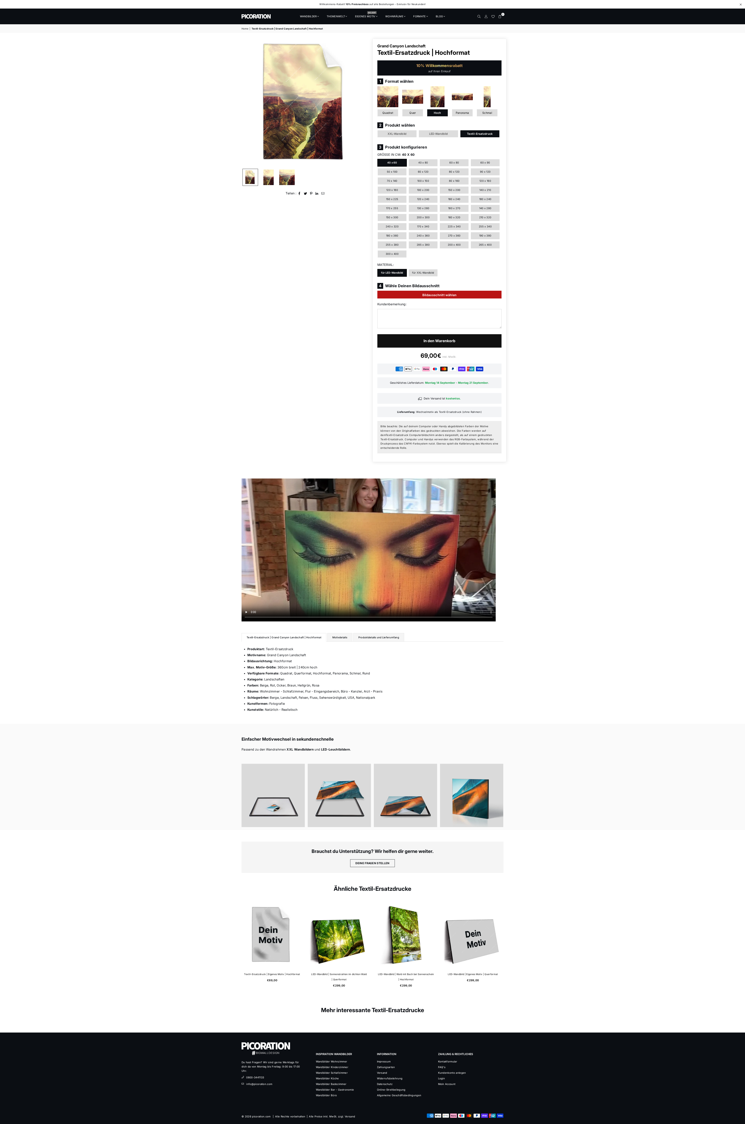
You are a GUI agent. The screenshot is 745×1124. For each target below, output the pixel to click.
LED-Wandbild (438, 133)
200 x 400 (454, 244)
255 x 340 (485, 226)
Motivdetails (339, 637)
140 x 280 (485, 208)
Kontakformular (447, 1061)
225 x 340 (454, 226)
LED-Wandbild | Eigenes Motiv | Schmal (272, 974)
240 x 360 (423, 235)
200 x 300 (423, 217)
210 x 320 (485, 217)
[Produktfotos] (273, 795)
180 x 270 (454, 208)
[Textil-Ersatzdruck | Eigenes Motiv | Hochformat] (406, 935)
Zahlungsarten (386, 1067)
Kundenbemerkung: (391, 304)
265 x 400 (485, 244)
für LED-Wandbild (392, 272)
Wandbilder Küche (327, 1078)
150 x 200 (454, 189)
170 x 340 (423, 226)
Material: (385, 265)
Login (441, 1078)
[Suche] (479, 16)
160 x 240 (454, 199)
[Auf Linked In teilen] (316, 193)
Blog (439, 16)
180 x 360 (392, 235)
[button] (499, 16)
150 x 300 (392, 217)
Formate (419, 16)
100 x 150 (423, 180)
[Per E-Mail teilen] (323, 193)
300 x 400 (392, 253)
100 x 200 (423, 189)
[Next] (364, 102)
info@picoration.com (259, 1084)
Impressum (384, 1061)
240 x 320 (392, 226)
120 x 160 (485, 180)
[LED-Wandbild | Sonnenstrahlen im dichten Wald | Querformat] (473, 935)
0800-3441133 (255, 1077)
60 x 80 (454, 162)
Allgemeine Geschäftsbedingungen (399, 1095)
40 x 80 (423, 162)
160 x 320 (454, 217)
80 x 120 (454, 171)
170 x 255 (392, 208)
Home (245, 28)
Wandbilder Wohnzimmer (331, 1061)
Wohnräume (394, 16)
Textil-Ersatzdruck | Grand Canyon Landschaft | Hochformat (284, 637)
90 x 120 (485, 171)
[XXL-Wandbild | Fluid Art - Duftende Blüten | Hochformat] (339, 935)
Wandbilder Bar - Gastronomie (335, 1089)
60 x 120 (423, 171)
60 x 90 (485, 162)
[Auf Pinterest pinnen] (311, 193)
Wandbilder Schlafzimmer (332, 1072)
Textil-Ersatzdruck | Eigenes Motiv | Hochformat (406, 974)
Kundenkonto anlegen (452, 1072)
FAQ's (442, 1067)
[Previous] (246, 102)
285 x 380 (423, 244)
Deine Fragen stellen (372, 863)
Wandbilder (308, 16)
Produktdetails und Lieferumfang (378, 637)
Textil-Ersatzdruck (480, 133)
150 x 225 (392, 199)
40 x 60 (392, 162)
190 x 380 (485, 235)
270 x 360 (454, 235)
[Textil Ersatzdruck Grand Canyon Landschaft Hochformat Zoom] (287, 177)
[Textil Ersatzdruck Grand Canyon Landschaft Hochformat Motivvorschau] (268, 177)
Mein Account (447, 1084)
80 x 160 (454, 180)
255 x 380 (392, 244)
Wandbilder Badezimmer (331, 1084)
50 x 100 (392, 171)
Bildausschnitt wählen (439, 295)
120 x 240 (423, 199)
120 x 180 (392, 189)
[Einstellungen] (486, 16)
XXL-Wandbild (397, 133)
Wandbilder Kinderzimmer (332, 1067)
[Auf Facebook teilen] (299, 193)
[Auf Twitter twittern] (305, 193)
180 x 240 (485, 199)
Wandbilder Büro (326, 1095)
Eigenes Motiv (365, 15)
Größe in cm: (396, 155)
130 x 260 (423, 208)
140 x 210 (485, 189)
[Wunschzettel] (492, 16)
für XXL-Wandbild (423, 272)
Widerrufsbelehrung (390, 1078)
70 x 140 (392, 180)
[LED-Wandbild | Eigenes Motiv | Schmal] (272, 935)
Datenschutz (385, 1084)
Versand (382, 1072)
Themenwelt (336, 16)
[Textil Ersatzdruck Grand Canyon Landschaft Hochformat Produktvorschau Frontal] (250, 177)
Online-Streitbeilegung (391, 1089)
